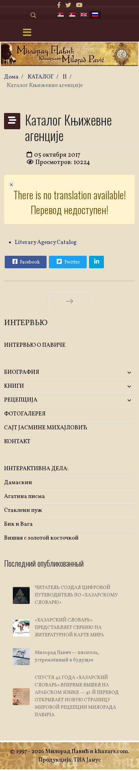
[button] (113, 373)
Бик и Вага (18, 524)
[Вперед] (69, 301)
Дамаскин (18, 482)
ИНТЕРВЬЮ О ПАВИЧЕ (34, 345)
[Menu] (27, 33)
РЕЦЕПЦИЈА (20, 400)
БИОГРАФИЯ (21, 372)
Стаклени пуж (23, 510)
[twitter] (68, 5)
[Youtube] (79, 5)
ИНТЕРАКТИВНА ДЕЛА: (36, 469)
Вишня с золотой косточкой (41, 538)
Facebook (29, 262)
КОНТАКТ (17, 442)
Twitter (71, 262)
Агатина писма (24, 496)
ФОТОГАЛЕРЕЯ (25, 414)
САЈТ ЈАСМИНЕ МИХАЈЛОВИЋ (45, 428)
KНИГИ (14, 386)
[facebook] (59, 5)
